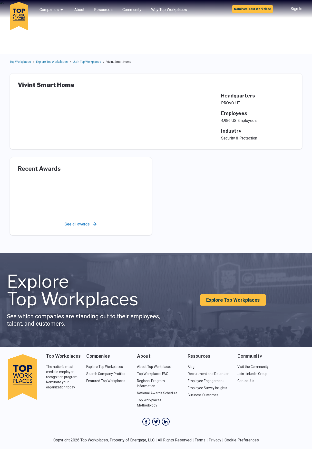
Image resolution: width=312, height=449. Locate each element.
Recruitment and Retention (208, 374)
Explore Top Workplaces (52, 62)
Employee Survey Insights (207, 388)
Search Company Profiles (105, 374)
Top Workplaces (20, 62)
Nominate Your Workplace (252, 9)
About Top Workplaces (154, 367)
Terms (200, 440)
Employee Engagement (206, 381)
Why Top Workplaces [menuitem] (169, 9)
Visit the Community (253, 367)
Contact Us (245, 381)
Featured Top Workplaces (105, 381)
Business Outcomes (203, 395)
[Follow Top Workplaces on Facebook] (146, 422)
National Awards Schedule (157, 393)
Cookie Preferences (241, 440)
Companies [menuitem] (49, 9)
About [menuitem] (79, 9)
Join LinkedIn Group (252, 374)
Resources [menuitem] (103, 9)
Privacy (215, 440)
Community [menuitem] (131, 9)
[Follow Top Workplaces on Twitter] (156, 422)
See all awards (77, 224)
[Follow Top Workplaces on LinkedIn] (166, 422)
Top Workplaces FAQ (152, 374)
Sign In (296, 8)
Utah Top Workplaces (87, 62)
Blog (191, 367)
